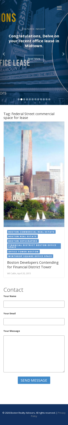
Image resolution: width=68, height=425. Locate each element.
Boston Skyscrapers (22, 241)
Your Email (9, 313)
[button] (5, 52)
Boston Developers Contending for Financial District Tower (33, 264)
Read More (34, 58)
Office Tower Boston (23, 251)
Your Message (11, 330)
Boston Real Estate (22, 236)
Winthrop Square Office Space (30, 256)
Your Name (9, 296)
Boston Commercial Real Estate (31, 232)
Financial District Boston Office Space (32, 246)
